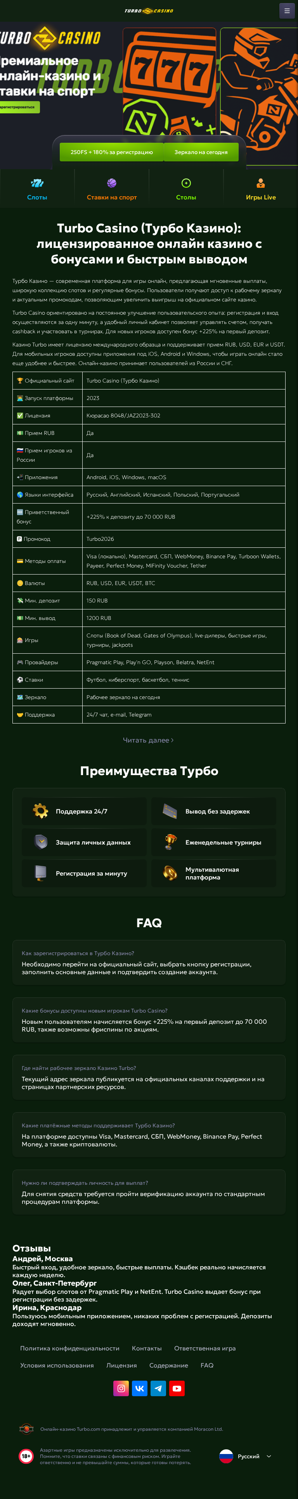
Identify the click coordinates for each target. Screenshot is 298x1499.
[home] (149, 11)
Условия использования (57, 1365)
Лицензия (121, 1365)
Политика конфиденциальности (70, 1348)
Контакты (147, 1348)
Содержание (168, 1365)
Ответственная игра (205, 1348)
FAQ (207, 1365)
